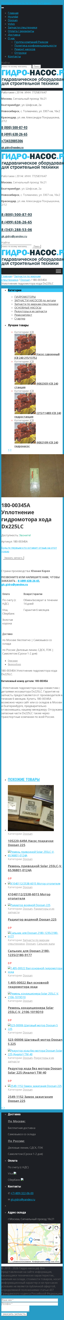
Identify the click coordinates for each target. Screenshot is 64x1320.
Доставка (14, 35)
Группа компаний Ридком (31, 42)
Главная (13, 13)
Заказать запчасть (13, 558)
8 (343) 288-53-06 (16, 229)
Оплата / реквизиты (21, 31)
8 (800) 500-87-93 (14, 127)
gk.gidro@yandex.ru (12, 147)
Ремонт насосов (24, 49)
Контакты (14, 56)
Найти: (5, 62)
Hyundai (13, 16)
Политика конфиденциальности (35, 45)
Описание (13, 660)
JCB (32, 332)
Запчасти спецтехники (22, 27)
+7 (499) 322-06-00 (22, 1193)
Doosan (13, 20)
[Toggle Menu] (2, 7)
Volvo (11, 24)
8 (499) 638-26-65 (14, 134)
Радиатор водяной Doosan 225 (32, 919)
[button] (32, 3)
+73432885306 (12, 141)
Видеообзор (14, 664)
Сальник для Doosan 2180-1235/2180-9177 (29, 953)
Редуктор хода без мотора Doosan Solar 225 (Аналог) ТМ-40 (35, 1070)
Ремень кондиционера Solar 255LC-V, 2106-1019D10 (31, 1010)
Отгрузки (20, 53)
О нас (11, 38)
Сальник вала (46, 944)
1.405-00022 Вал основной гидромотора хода (28, 984)
